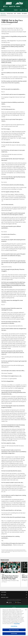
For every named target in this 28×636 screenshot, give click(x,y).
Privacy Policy (17, 623)
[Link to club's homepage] (2, 9)
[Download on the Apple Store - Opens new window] (9, 602)
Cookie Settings (14, 626)
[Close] (25, 609)
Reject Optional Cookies (14, 629)
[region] (14, 622)
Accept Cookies (14, 633)
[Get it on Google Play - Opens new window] (18, 603)
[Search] (23, 10)
